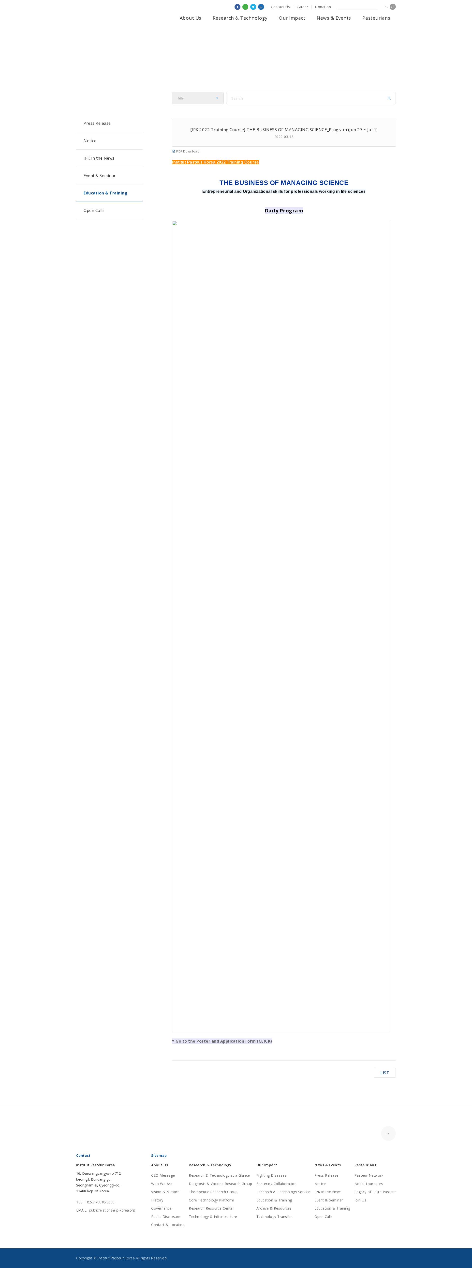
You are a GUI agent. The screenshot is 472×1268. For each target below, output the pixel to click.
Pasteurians (376, 18)
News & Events (334, 18)
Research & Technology (240, 18)
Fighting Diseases (271, 1175)
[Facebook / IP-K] (237, 7)
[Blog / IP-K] (245, 7)
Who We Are (161, 1183)
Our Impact (292, 18)
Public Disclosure (165, 1216)
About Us (190, 18)
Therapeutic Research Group (213, 1191)
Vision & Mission (165, 1191)
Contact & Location (168, 1224)
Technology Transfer (274, 1216)
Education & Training (105, 193)
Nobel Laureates (368, 1183)
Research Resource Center (211, 1208)
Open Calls (94, 210)
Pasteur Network (369, 1175)
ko (386, 6)
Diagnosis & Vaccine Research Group (220, 1183)
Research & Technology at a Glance (219, 1175)
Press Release (97, 123)
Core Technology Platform (211, 1200)
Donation (323, 6)
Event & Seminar (100, 175)
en (393, 6)
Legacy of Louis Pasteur (375, 1191)
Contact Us (280, 6)
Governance (161, 1208)
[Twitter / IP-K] (253, 7)
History (157, 1200)
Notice (90, 140)
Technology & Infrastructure (213, 1216)
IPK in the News (99, 158)
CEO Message (163, 1175)
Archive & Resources (274, 1208)
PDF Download (187, 151)
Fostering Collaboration (276, 1183)
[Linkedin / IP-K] (261, 7)
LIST (384, 1072)
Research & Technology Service (283, 1191)
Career (302, 6)
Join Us (360, 1200)
